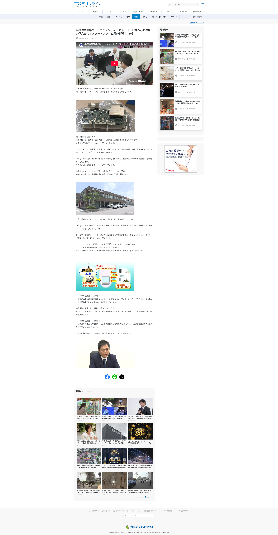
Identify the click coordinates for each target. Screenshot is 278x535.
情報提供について (150, 511)
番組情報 (95, 12)
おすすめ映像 (197, 12)
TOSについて (183, 12)
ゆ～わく (118, 17)
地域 (128, 17)
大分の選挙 (197, 17)
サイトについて (94, 511)
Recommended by (140, 497)
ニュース (81, 12)
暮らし (145, 17)
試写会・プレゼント (139, 12)
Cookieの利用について (181, 511)
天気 (109, 12)
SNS (168, 12)
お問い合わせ (106, 511)
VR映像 (192, 22)
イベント (123, 12)
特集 (136, 17)
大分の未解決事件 (159, 17)
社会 (109, 17)
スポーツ (173, 17)
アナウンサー (154, 12)
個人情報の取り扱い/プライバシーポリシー (127, 511)
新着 (101, 17)
